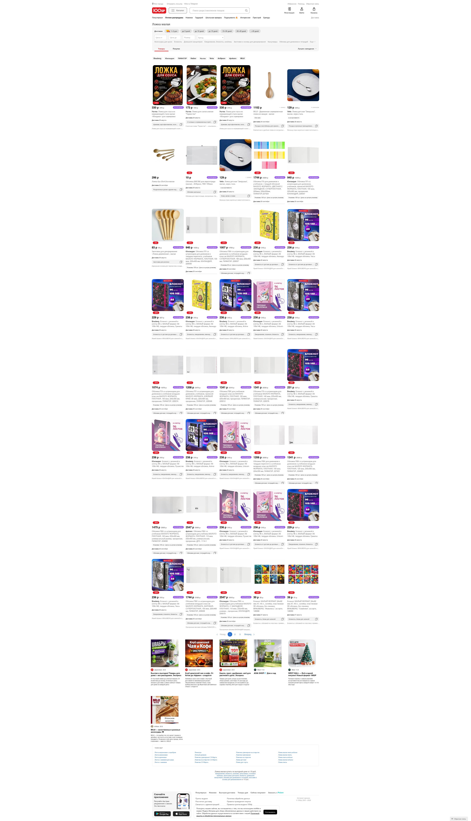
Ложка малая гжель (285, 755)
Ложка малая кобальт (285, 760)
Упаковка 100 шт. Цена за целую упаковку (269, 197)
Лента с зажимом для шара (164, 760)
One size (257, 118)
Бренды (266, 17)
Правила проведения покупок (239, 801)
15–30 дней (227, 31)
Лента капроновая (161, 755)
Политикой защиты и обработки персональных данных (227, 814)
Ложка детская (241, 760)
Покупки (176, 48)
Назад (222, 634)
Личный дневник (200, 755)
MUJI (242, 58)
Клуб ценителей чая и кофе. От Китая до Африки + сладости (199, 674)
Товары (161, 48)
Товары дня (243, 792)
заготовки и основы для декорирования (239, 778)
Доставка (315, 17)
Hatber (193, 58)
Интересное (245, 17)
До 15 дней (213, 31)
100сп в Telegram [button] (191, 3)
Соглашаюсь (270, 812)
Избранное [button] (292, 3)
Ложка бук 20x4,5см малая (163, 181)
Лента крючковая (161, 757)
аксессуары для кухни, (232, 775)
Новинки (189, 17)
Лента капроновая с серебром (165, 752)
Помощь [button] (301, 3)
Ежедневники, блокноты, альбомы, (227, 773)
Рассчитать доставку (204, 801)
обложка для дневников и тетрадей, (236, 777)
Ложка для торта (242, 762)
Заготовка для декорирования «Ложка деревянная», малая (164, 252)
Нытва (203, 58)
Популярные (157, 17)
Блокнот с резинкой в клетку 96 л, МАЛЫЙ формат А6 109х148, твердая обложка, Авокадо (268, 254)
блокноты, (243, 775)
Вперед (248, 634)
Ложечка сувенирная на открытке (247, 752)
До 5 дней (186, 31)
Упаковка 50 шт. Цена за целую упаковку (235, 265)
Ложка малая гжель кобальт (287, 752)
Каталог (180, 10)
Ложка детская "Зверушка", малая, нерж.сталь (301, 112)
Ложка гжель (282, 762)
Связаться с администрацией (207, 804)
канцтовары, (244, 773)
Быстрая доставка (227, 792)
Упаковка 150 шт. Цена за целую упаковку (201, 405)
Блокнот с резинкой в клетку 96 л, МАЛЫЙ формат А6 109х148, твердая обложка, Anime (234, 323)
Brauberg (157, 58)
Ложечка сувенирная (243, 755)
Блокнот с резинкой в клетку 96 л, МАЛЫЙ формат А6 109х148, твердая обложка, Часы (301, 254)
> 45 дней (255, 31)
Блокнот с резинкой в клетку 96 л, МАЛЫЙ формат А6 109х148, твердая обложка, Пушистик (168, 463)
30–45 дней (241, 31)
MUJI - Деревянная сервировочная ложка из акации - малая (268, 112)
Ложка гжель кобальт (285, 757)
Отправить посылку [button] (174, 3)
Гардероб (199, 17)
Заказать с (276, 792)
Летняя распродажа (174, 17)
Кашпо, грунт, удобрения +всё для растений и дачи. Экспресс (235, 674)
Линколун (198, 752)
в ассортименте (293, 118)
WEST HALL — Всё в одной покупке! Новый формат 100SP (302, 674)
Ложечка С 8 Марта (201, 762)
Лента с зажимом (161, 762)
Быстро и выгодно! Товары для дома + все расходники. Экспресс (166, 674)
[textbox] (210, 37)
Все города (158, 3)
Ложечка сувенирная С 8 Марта (206, 757)
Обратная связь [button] (312, 3)
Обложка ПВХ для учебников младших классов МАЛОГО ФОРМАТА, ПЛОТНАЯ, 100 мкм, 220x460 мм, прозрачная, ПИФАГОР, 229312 (235, 396)
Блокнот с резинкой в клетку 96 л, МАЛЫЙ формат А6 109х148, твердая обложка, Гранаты (167, 323)
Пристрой (257, 17)
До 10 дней (199, 31)
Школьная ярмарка (214, 17)
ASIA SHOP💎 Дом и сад (265, 673)
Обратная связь (460, 819)
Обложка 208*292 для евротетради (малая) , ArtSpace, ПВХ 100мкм (200, 182)
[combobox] (210, 37)
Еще (312, 41)
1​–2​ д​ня (174, 31)
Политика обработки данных (238, 798)
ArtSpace (221, 58)
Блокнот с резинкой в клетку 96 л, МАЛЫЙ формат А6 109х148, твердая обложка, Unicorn (268, 323)
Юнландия (169, 58)
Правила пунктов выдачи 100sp (239, 804)
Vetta (212, 58)
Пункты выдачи (202, 798)
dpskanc (232, 58)
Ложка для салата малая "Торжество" (199, 112)
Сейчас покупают (258, 792)
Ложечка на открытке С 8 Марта (206, 760)
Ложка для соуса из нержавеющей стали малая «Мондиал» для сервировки (163, 114)
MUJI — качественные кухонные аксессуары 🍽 (165, 730)
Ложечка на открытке (243, 757)
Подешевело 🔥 (231, 17)
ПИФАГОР (182, 58)
